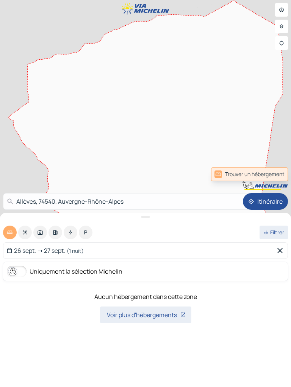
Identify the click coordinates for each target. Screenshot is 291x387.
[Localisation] (281, 43)
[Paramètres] (281, 26)
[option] (10, 232)
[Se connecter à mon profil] (281, 10)
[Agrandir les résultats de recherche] (145, 217)
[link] (249, 174)
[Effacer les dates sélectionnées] (281, 250)
